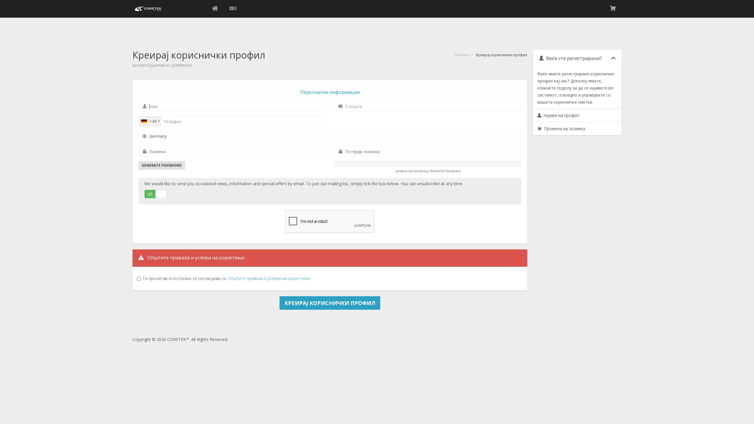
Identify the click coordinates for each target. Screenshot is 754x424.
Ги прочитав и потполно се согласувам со (226, 278)
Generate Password (162, 165)
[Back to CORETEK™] (215, 9)
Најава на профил (560, 115)
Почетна (461, 54)
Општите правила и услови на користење (269, 278)
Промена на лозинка (563, 128)
